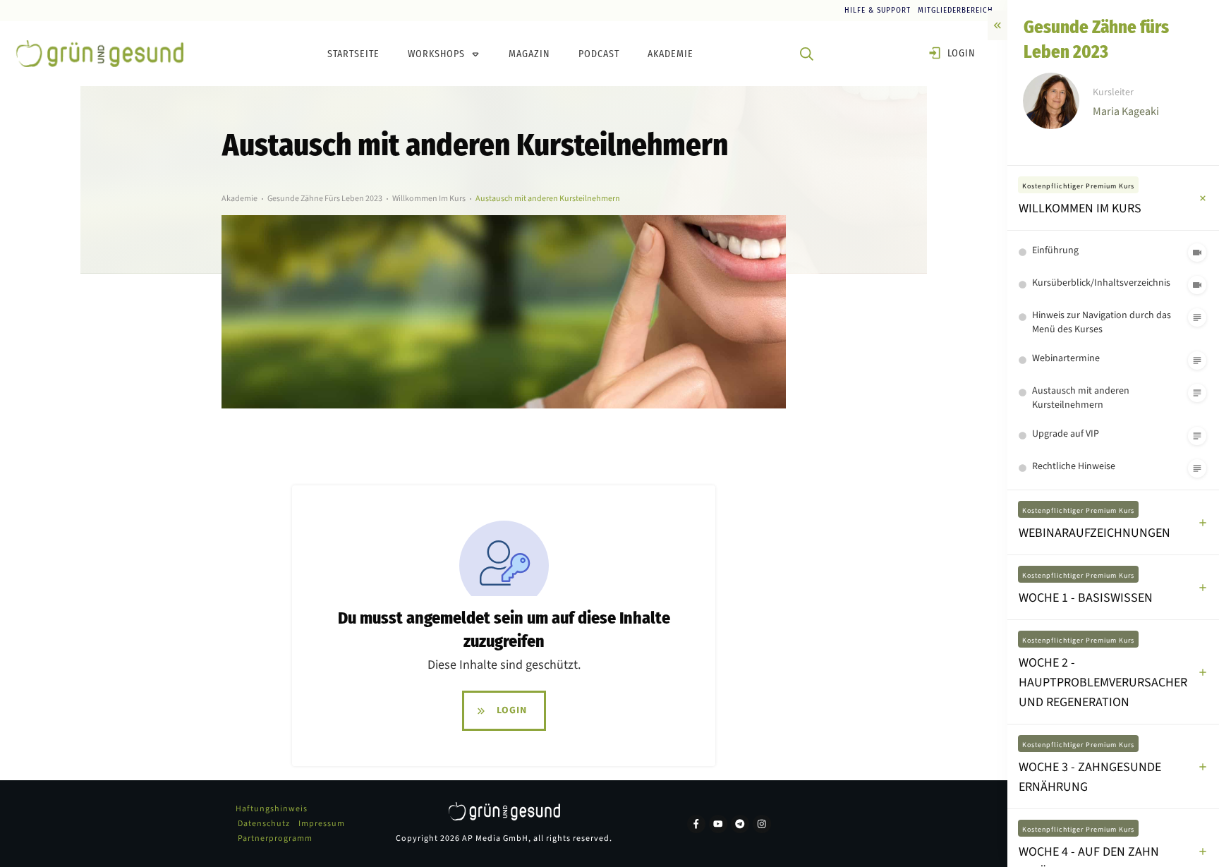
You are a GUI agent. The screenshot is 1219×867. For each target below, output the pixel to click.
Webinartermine (1066, 358)
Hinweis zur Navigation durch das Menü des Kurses (1101, 322)
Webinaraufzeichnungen (1094, 533)
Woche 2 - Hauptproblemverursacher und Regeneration (1103, 682)
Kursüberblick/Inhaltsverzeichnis (1101, 283)
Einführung (1055, 250)
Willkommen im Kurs (1080, 208)
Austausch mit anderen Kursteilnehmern (1080, 398)
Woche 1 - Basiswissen (1086, 598)
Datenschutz (264, 824)
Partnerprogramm (275, 838)
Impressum (321, 824)
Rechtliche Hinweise (1073, 466)
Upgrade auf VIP (1065, 434)
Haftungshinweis (272, 809)
